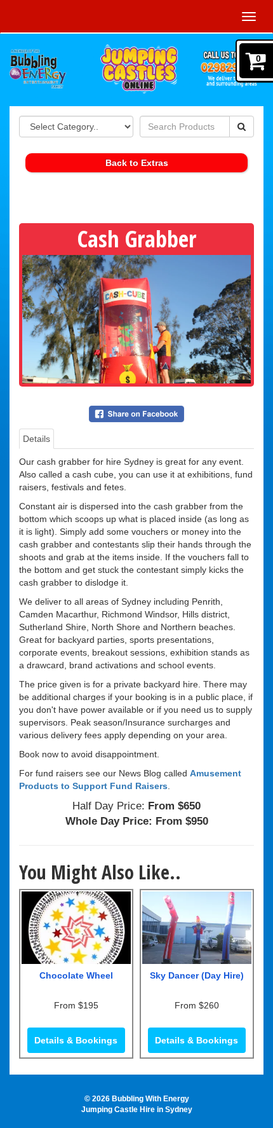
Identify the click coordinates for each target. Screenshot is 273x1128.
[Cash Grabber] (136, 319)
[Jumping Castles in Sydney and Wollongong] (143, 50)
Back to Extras (136, 163)
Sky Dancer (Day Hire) (197, 975)
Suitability (104, 439)
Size (67, 439)
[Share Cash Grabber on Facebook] (136, 413)
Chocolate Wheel (76, 975)
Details (36, 439)
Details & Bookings (75, 1040)
